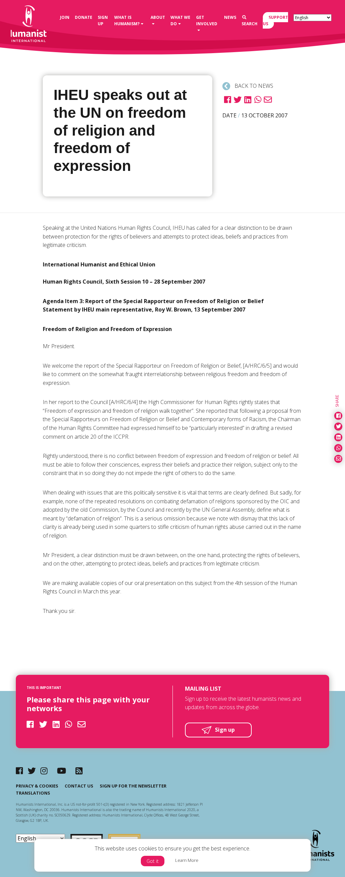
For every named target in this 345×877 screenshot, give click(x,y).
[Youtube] (61, 770)
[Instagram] (44, 770)
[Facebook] (19, 770)
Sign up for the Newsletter (133, 786)
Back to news (253, 85)
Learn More (186, 860)
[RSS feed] (79, 770)
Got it (153, 861)
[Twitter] (32, 770)
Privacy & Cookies (37, 786)
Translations (33, 793)
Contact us (79, 786)
